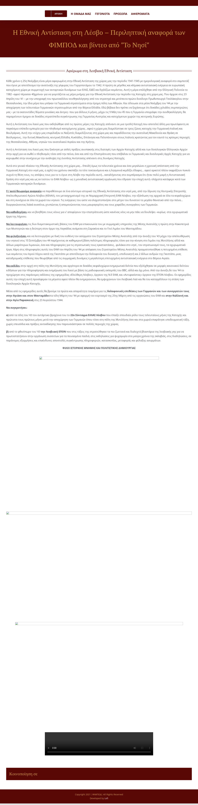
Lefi (106, 798)
